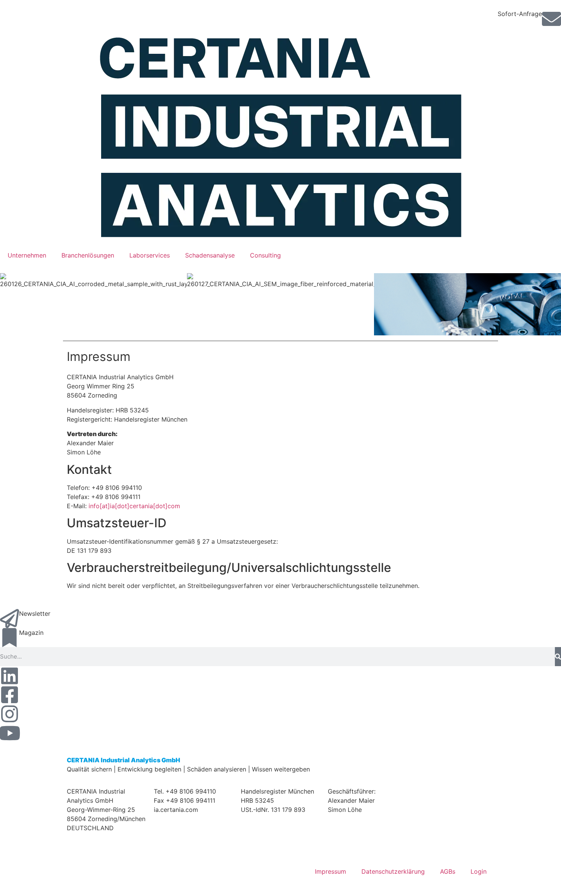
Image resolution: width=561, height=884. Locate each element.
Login (479, 871)
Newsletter (34, 613)
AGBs (447, 871)
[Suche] (558, 656)
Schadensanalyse (210, 255)
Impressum (330, 871)
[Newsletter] (9, 618)
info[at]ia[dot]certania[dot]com (134, 506)
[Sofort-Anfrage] (551, 18)
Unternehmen (27, 255)
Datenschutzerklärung (393, 871)
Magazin (31, 632)
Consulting (265, 255)
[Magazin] (9, 637)
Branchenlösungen (87, 255)
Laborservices (149, 255)
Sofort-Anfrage (520, 14)
